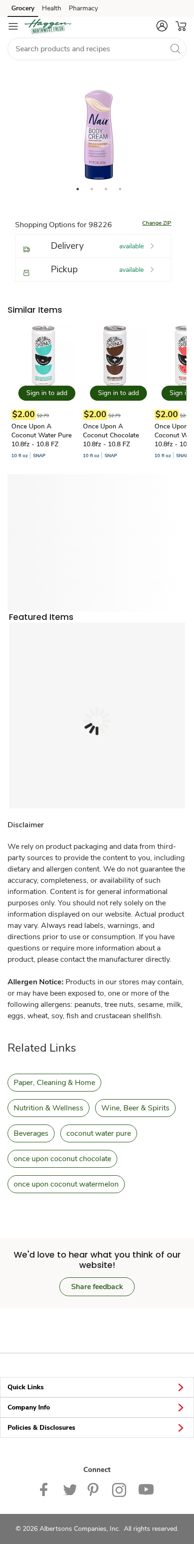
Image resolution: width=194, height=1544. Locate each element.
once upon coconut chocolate (62, 1159)
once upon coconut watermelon (66, 1184)
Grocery (22, 8)
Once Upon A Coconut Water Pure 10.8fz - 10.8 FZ (41, 435)
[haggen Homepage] (48, 26)
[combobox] (97, 49)
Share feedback (97, 1287)
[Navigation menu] (13, 26)
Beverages (31, 1133)
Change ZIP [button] (156, 223)
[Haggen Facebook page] (46, 1489)
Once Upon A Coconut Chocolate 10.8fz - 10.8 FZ (111, 435)
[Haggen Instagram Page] (119, 1489)
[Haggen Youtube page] (146, 1489)
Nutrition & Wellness (48, 1108)
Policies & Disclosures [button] (41, 1427)
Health (51, 8)
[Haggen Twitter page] (69, 1489)
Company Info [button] (29, 1407)
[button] (162, 25)
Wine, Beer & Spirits (135, 1108)
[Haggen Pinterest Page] (94, 1489)
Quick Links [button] (26, 1387)
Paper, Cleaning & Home (54, 1082)
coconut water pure (98, 1133)
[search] (175, 48)
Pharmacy (83, 8)
